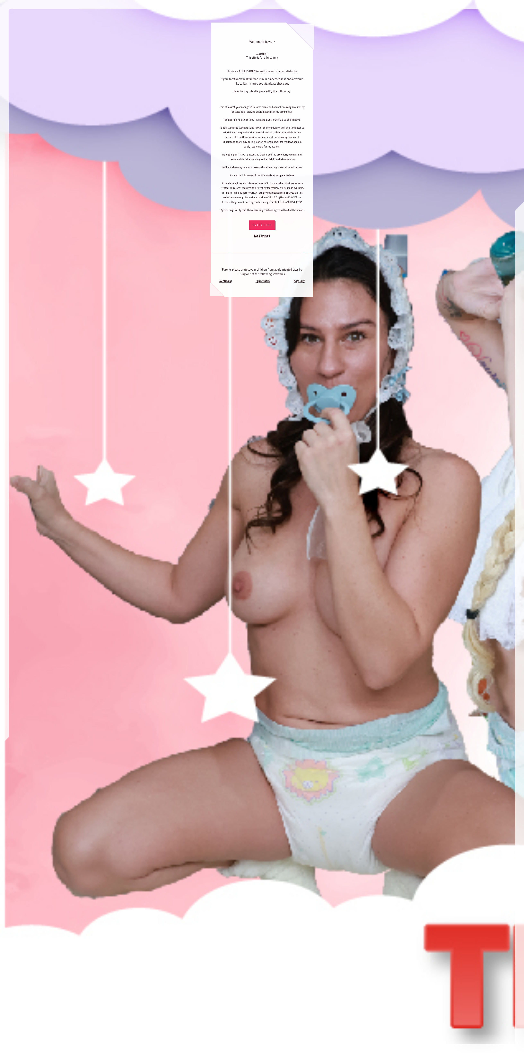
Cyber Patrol (263, 281)
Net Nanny (225, 281)
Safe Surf (299, 281)
